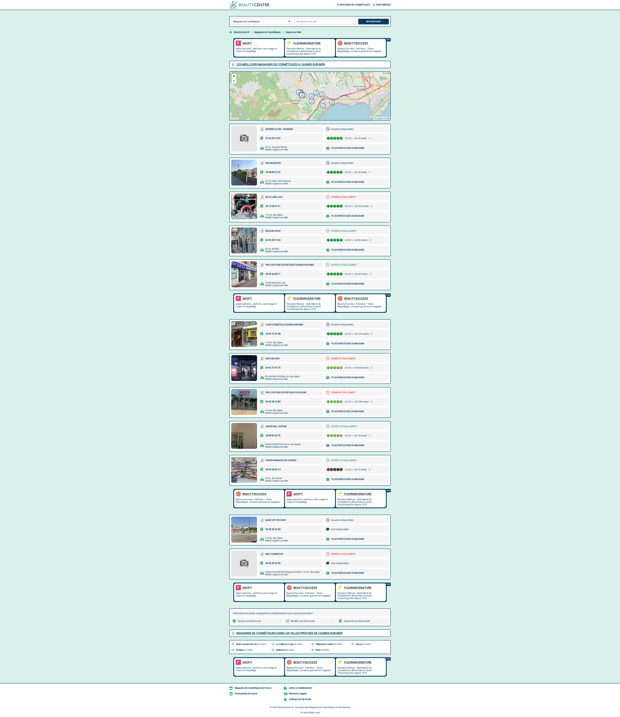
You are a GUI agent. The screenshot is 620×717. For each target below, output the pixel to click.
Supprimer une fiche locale (357, 621)
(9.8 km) (285, 650)
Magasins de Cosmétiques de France (253, 688)
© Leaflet (378, 118)
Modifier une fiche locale (303, 621)
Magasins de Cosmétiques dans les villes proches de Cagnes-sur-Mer (289, 633)
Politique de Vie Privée (300, 699)
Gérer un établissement (300, 688)
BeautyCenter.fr (242, 32)
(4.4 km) (289, 644)
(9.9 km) (322, 650)
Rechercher (373, 21)
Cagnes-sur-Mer (293, 32)
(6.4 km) (363, 644)
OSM (387, 118)
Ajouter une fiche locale (249, 621)
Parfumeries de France (246, 693)
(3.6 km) (251, 644)
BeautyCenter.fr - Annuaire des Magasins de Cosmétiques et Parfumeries (314, 707)
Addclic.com (314, 712)
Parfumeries (383, 4)
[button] (322, 94)
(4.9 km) (329, 644)
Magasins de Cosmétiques (355, 4)
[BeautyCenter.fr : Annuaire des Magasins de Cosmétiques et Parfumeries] (249, 5)
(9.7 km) (244, 650)
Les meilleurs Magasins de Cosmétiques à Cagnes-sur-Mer (280, 64)
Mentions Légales (298, 693)
